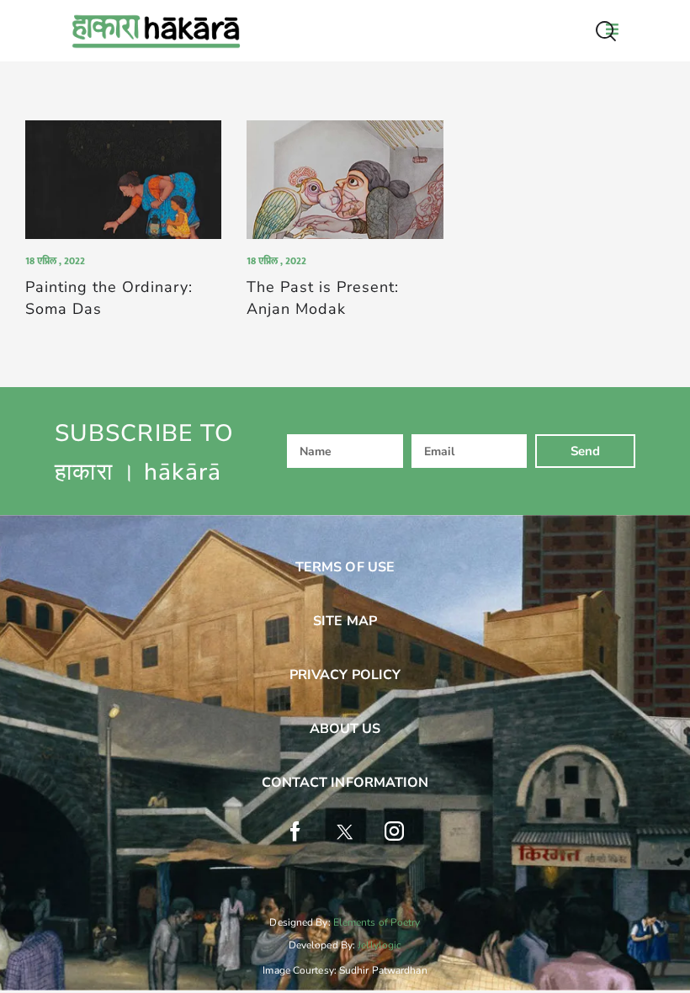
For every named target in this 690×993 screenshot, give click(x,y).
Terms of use (345, 567)
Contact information (345, 782)
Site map (345, 621)
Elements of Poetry (377, 922)
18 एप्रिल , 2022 (55, 260)
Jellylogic (379, 945)
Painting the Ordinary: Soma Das (109, 298)
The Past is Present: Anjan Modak (323, 298)
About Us (345, 729)
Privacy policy (345, 675)
